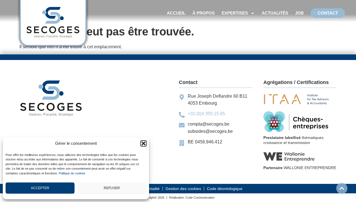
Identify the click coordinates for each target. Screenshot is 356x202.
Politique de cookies (72, 173)
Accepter (40, 188)
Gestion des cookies (183, 188)
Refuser (112, 188)
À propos (203, 13)
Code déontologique (225, 188)
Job (299, 13)
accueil (176, 13)
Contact (328, 13)
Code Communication (200, 197)
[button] (143, 143)
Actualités (275, 13)
